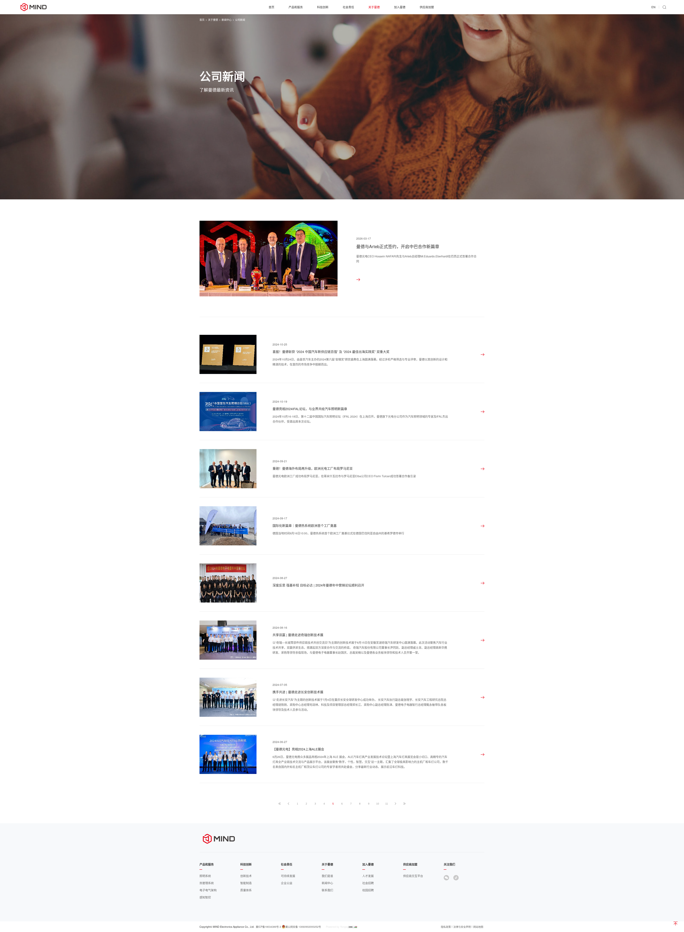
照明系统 (205, 876)
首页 (271, 7)
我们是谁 (327, 876)
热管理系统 (207, 883)
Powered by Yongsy (337, 926)
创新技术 (246, 876)
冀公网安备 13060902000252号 (303, 926)
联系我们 (327, 890)
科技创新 (322, 7)
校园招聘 (368, 890)
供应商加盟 (427, 7)
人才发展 (368, 876)
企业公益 (286, 883)
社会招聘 (368, 883)
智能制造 (246, 883)
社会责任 (348, 7)
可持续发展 (288, 876)
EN (653, 7)
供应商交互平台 (413, 876)
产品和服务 (296, 7)
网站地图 (478, 926)
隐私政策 (446, 926)
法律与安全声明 (462, 926)
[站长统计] (352, 926)
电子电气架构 (208, 890)
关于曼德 (374, 7)
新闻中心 (227, 19)
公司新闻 (240, 19)
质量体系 (246, 890)
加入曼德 (399, 7)
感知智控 (205, 897)
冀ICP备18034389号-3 (268, 926)
